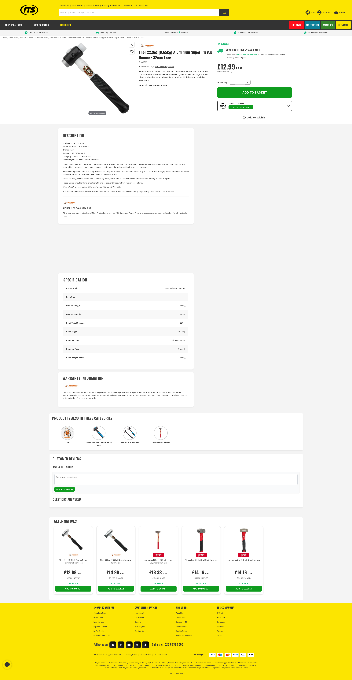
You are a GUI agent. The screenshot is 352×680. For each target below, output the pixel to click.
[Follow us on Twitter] (137, 644)
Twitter (220, 631)
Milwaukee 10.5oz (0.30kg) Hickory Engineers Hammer (159, 561)
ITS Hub (220, 613)
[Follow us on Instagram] (121, 644)
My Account (139, 613)
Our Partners (181, 617)
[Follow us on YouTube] (129, 644)
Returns (138, 622)
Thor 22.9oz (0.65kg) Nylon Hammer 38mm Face (116, 561)
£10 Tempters (312, 24)
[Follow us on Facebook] (112, 644)
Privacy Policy (181, 627)
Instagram (221, 622)
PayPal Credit (99, 631)
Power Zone (98, 617)
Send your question (64, 489)
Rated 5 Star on (171, 33)
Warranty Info (140, 627)
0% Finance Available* (318, 33)
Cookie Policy (181, 631)
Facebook (221, 617)
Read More (144, 80)
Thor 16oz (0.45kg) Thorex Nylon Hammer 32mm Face (73, 561)
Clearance (343, 24)
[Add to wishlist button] (132, 51)
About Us (179, 613)
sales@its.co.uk (117, 395)
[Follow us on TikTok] (145, 644)
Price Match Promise (38, 33)
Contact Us (64, 5)
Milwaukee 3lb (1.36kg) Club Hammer (201, 560)
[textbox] (175, 479)
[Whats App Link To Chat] (16, 663)
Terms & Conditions (184, 636)
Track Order (139, 617)
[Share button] (132, 45)
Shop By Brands (41, 24)
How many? (222, 82)
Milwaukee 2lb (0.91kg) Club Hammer (244, 560)
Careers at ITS (181, 622)
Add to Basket (73, 588)
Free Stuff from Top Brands (136, 5)
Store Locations (100, 613)
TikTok (219, 636)
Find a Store (77, 5)
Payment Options (100, 627)
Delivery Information (111, 5)
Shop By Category (13, 24)
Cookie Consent (161, 655)
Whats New (328, 24)
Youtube (220, 627)
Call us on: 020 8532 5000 (167, 644)
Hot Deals (296, 24)
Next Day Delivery (108, 33)
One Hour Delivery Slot (248, 33)
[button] (255, 106)
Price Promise (92, 5)
